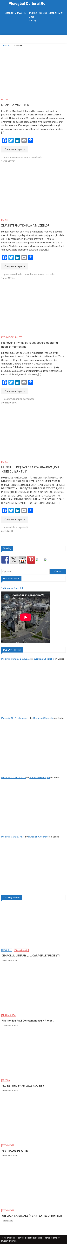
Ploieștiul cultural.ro (27, 3)
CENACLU (6, 950)
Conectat (12, 588)
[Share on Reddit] (22, 560)
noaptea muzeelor (13, 157)
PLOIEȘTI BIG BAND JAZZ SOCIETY (22, 1085)
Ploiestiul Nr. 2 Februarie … (15, 718)
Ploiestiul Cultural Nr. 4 (13, 836)
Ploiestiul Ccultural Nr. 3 (13, 777)
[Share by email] (48, 562)
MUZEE (4, 99)
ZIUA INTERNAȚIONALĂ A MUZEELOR (25, 225)
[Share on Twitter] (14, 560)
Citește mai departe (15, 149)
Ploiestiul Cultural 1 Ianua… (15, 658)
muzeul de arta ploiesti (16, 527)
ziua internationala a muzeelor (39, 274)
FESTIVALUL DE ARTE (14, 1150)
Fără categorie (21, 950)
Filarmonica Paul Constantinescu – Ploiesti (27, 1020)
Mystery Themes (8, 1241)
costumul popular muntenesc (19, 399)
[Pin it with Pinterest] (31, 560)
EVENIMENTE (7, 337)
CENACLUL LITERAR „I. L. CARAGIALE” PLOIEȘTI (30, 955)
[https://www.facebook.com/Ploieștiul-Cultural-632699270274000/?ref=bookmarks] (5, 560)
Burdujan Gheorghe (44, 658)
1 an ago (32, 20)
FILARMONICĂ (8, 1015)
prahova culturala (33, 157)
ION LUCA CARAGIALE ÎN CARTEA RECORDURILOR (31, 1215)
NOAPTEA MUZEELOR (15, 105)
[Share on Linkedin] (40, 562)
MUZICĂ (6, 1080)
